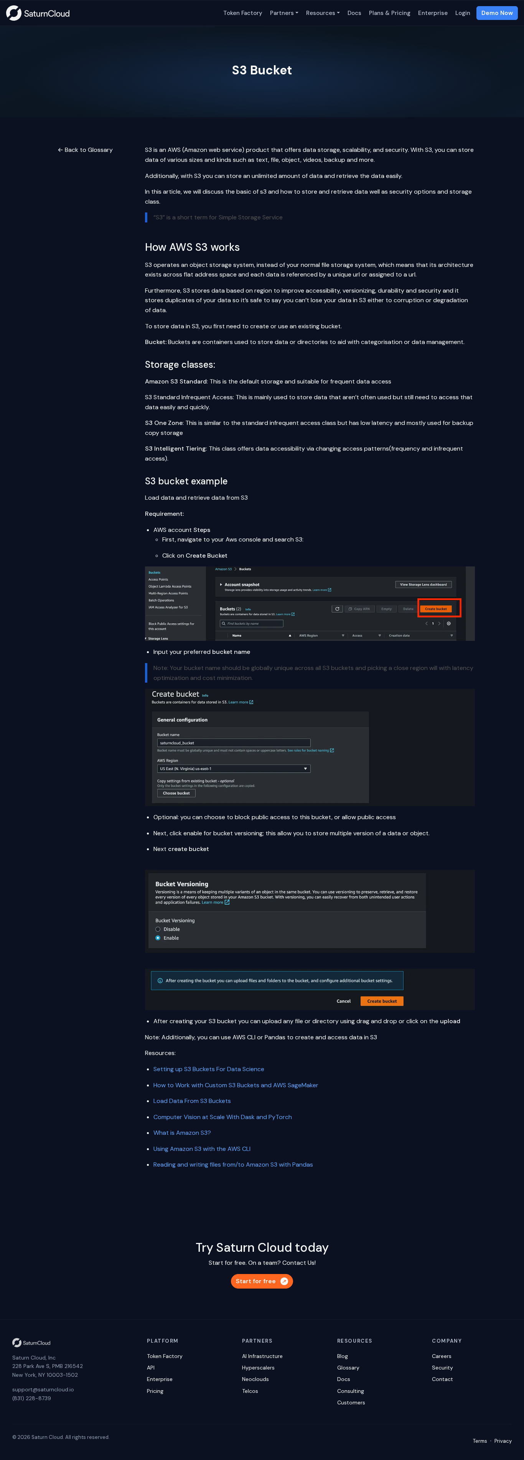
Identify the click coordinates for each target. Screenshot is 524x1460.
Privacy (503, 1441)
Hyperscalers (258, 1367)
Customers (351, 1402)
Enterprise (433, 13)
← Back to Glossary (85, 150)
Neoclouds (255, 1379)
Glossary (348, 1367)
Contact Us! (299, 1263)
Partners (282, 13)
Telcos (250, 1391)
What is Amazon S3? (182, 1133)
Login (462, 13)
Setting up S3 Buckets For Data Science (208, 1069)
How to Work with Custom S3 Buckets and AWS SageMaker (235, 1085)
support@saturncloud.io (43, 1389)
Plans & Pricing (389, 13)
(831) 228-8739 (31, 1398)
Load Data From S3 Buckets (192, 1101)
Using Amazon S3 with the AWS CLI (201, 1149)
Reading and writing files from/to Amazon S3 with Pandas (233, 1164)
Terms (480, 1441)
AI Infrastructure (262, 1356)
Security (442, 1367)
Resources (320, 13)
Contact (442, 1379)
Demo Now (497, 13)
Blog (342, 1356)
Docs (354, 13)
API (151, 1367)
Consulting (350, 1391)
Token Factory (242, 13)
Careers (441, 1356)
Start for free (256, 1281)
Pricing (155, 1391)
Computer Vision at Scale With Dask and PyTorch (222, 1117)
